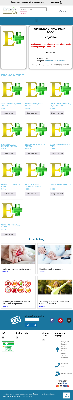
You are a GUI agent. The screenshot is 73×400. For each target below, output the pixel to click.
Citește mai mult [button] (27, 396)
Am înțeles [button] (67, 395)
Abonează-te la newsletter (35, 316)
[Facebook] (52, 320)
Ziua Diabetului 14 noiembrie (51, 269)
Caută (23, 13)
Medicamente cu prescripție (55, 61)
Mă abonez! (31, 325)
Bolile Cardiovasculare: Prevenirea (16, 269)
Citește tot (5, 271)
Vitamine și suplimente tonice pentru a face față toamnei (54, 302)
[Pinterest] (60, 320)
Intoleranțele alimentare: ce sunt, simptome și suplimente (16, 302)
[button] (36, 20)
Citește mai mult (8, 113)
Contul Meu (54, 3)
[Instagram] (69, 320)
